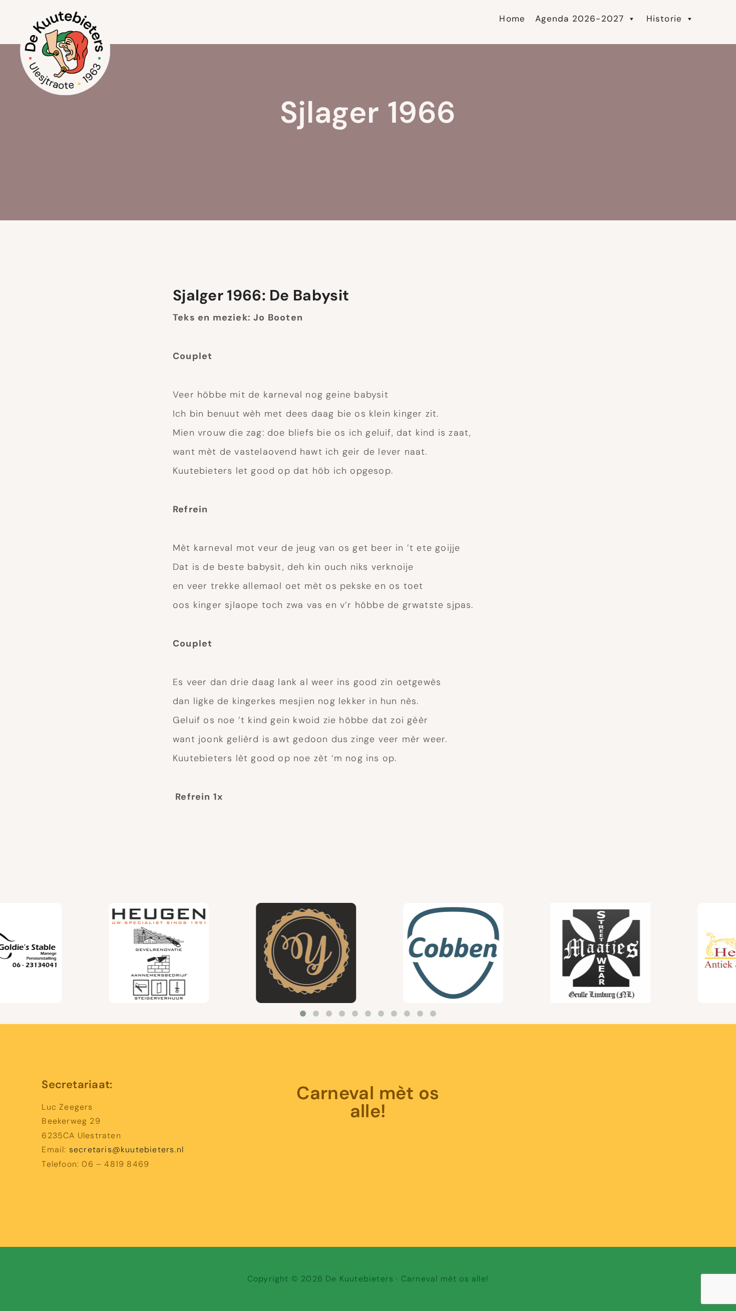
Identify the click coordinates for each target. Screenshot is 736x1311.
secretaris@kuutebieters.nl (126, 1149)
